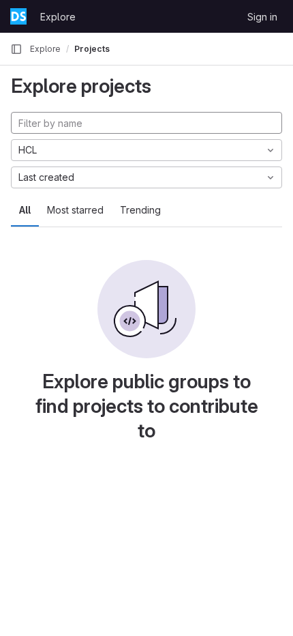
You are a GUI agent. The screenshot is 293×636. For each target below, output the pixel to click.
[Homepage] (18, 16)
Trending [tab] (140, 210)
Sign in (262, 17)
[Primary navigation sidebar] (16, 49)
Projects (92, 49)
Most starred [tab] (75, 210)
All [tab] (25, 210)
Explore (58, 17)
